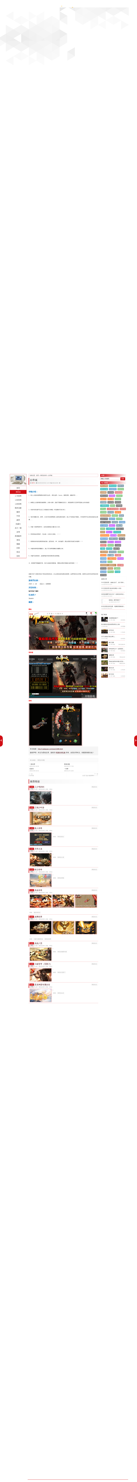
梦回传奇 (103, 542)
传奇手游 (123, 509)
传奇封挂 (103, 555)
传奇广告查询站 (105, 522)
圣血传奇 (38, 890)
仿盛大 (18, 524)
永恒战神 (118, 545)
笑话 (18, 552)
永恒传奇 (119, 519)
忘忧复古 (103, 545)
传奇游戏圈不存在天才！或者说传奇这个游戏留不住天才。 (118, 594)
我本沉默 (18, 508)
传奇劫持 (118, 499)
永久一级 (18, 528)
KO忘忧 (110, 568)
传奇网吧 (103, 492)
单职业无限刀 (61, 972)
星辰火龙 (110, 542)
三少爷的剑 (39, 787)
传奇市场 (118, 502)
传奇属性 (118, 555)
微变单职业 (37, 912)
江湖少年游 (39, 807)
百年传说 (103, 568)
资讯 (18, 540)
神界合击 (110, 571)
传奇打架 (118, 512)
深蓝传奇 (112, 519)
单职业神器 (61, 878)
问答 (18, 548)
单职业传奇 (43, 475)
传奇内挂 (115, 522)
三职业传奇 (104, 552)
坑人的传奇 (104, 525)
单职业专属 (40, 760)
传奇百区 (119, 496)
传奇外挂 (120, 489)
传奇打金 (120, 486)
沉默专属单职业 (38, 939)
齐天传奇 (109, 548)
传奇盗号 (115, 515)
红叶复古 (111, 630)
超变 (18, 520)
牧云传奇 (38, 869)
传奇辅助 (119, 505)
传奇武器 (110, 502)
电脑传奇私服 (60, 752)
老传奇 (103, 532)
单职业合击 (61, 993)
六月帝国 (31, 775)
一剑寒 (66, 768)
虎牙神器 (103, 575)
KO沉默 (117, 571)
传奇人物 (119, 525)
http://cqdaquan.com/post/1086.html (50, 749)
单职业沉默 (104, 489)
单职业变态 (121, 535)
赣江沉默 (111, 642)
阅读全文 (94, 787)
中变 (18, 516)
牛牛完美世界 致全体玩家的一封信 (111, 588)
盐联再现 (120, 552)
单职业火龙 (61, 857)
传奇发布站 (117, 532)
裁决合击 (111, 667)
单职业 (18, 492)
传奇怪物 (103, 558)
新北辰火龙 (119, 529)
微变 (18, 512)
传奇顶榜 (120, 565)
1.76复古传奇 (112, 558)
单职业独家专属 (62, 951)
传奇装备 (110, 492)
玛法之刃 (109, 532)
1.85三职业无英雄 (112, 509)
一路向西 (32, 764)
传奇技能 (103, 512)
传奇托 (103, 529)
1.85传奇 (18, 504)
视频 (18, 544)
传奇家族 (112, 496)
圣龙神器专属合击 (42, 985)
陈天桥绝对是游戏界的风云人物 (110, 624)
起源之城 (116, 548)
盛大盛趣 (110, 555)
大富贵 (103, 548)
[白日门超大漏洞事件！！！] (135, 741)
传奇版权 (122, 522)
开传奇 (110, 562)
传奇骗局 (103, 502)
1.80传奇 (18, 500)
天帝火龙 (38, 849)
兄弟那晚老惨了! (113, 618)
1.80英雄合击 (105, 505)
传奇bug (103, 509)
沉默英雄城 (112, 552)
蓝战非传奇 (104, 519)
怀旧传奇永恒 (105, 535)
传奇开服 (113, 535)
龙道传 (31, 768)
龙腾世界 (38, 917)
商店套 (121, 515)
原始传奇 (110, 545)
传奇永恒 (120, 558)
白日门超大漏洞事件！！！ (90, 775)
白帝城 (50, 475)
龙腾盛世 (103, 562)
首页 (18, 488)
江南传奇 (117, 568)
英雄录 (112, 505)
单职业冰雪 (104, 496)
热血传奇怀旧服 (105, 515)
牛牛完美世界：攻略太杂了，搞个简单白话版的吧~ (116, 582)
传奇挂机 (110, 512)
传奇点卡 (112, 525)
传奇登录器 (118, 492)
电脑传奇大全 (18, 479)
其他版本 (18, 536)
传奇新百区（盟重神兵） (108, 565)
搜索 (122, 479)
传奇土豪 (122, 538)
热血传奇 (103, 499)
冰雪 (18, 532)
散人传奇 (38, 828)
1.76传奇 (18, 496)
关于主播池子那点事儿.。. (108, 636)
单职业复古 (61, 836)
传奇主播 (110, 499)
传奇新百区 (112, 489)
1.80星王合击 (113, 538)
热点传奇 (103, 571)
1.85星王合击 (110, 529)
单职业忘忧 (112, 486)
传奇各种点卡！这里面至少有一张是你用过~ (121, 648)
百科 (18, 556)
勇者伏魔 (67, 764)
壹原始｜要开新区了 (115, 600)
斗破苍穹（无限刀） (43, 964)
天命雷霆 (118, 542)
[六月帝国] (1, 741)
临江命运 (111, 674)
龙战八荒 (38, 943)
